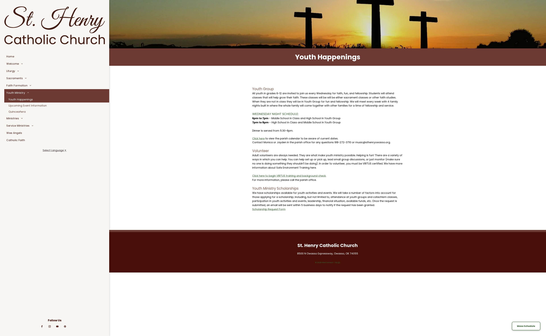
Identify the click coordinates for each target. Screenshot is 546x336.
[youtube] (57, 327)
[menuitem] (56, 56)
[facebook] (42, 327)
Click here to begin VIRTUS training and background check (289, 176)
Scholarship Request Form (269, 209)
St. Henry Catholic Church (327, 245)
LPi (339, 262)
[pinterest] (65, 327)
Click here (258, 138)
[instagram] (49, 327)
